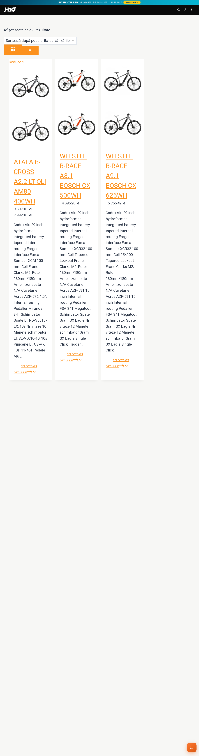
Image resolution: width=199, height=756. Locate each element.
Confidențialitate (180, 738)
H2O (151, 738)
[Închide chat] (188, 649)
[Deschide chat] (192, 747)
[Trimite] (188, 731)
